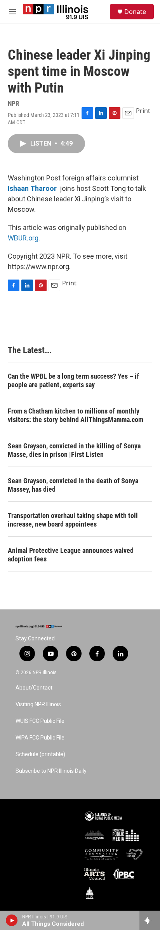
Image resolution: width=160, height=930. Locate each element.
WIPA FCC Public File (40, 738)
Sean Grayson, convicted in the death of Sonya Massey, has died (73, 485)
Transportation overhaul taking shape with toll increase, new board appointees (73, 519)
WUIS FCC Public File (40, 721)
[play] (12, 920)
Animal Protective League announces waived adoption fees (71, 554)
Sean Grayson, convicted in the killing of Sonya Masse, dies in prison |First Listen (74, 450)
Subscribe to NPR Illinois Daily (51, 771)
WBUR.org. (24, 238)
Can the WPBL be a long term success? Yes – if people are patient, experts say (73, 380)
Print (143, 110)
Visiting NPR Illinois (38, 704)
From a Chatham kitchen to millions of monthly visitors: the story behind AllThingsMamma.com (75, 415)
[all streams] (149, 920)
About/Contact (34, 688)
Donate (135, 11)
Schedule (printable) (40, 754)
